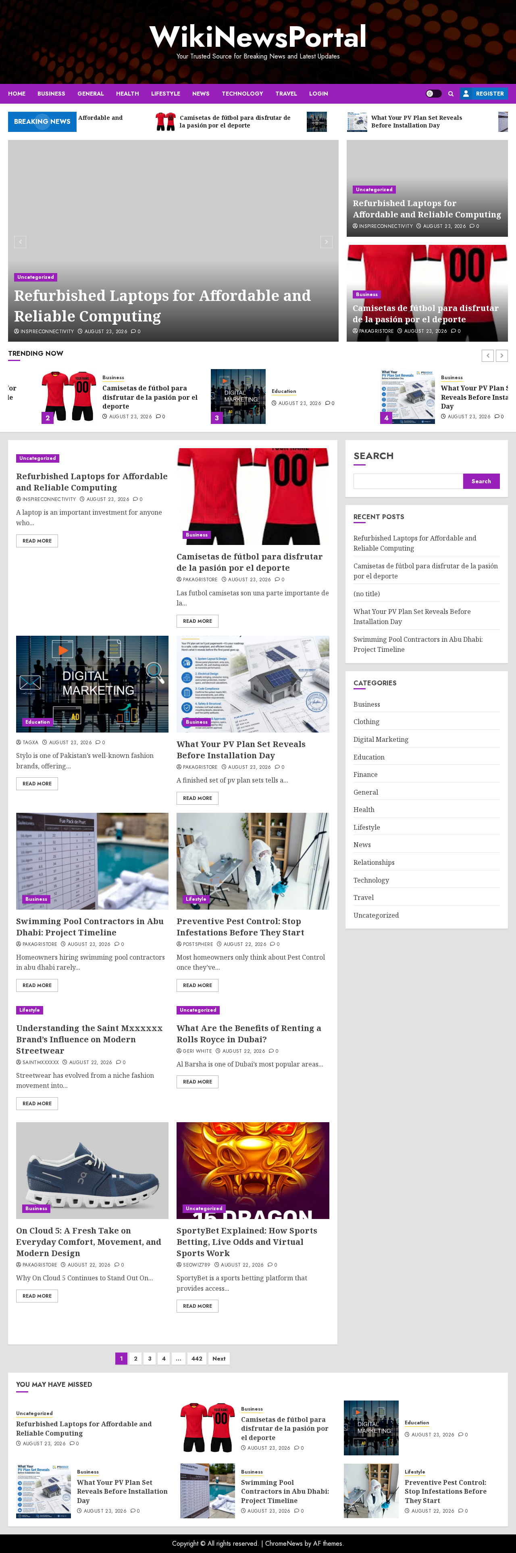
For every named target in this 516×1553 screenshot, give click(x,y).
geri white (197, 1051)
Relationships (374, 862)
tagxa (31, 743)
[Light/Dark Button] (434, 94)
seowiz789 (196, 1265)
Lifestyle (165, 94)
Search (374, 456)
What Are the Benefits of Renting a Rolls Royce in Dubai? (249, 1034)
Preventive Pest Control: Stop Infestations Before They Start (240, 927)
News (201, 94)
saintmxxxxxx (41, 1063)
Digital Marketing (381, 739)
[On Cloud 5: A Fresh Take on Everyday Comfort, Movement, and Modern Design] (92, 1170)
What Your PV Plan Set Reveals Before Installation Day (453, 397)
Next (219, 1359)
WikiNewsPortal (258, 37)
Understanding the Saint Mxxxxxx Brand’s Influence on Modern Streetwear (89, 1039)
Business (51, 94)
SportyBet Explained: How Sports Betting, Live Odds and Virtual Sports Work (247, 1242)
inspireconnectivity (47, 332)
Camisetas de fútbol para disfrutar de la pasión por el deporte (426, 314)
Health (127, 94)
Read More (37, 541)
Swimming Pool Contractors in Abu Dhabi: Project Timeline (90, 927)
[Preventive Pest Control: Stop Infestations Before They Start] (253, 861)
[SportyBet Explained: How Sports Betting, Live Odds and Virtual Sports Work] (253, 1170)
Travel (286, 94)
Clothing (367, 721)
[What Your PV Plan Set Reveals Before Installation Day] (374, 396)
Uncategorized (35, 277)
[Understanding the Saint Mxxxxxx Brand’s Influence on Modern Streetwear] (92, 1010)
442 (196, 1359)
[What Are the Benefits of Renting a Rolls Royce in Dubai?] (253, 1010)
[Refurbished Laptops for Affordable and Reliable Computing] (173, 241)
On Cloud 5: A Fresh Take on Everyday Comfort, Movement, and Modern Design (88, 1242)
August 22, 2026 (245, 944)
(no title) (367, 593)
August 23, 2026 (106, 332)
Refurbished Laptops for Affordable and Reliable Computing (162, 306)
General (90, 94)
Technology (242, 94)
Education (250, 391)
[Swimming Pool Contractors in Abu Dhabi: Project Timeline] (92, 861)
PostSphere (198, 944)
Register (490, 94)
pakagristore (376, 331)
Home (16, 94)
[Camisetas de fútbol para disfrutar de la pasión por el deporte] (35, 396)
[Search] (451, 94)
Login (318, 94)
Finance (366, 774)
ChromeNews (284, 1543)
